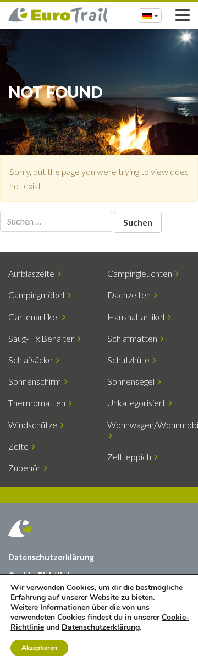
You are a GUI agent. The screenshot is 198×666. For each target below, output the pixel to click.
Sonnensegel (132, 381)
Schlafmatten (134, 338)
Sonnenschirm (36, 381)
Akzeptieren (39, 647)
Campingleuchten (141, 273)
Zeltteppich (131, 456)
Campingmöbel (38, 295)
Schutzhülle (130, 359)
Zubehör (26, 467)
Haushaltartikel (137, 317)
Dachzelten (130, 295)
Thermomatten (38, 402)
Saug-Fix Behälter (43, 338)
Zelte (20, 446)
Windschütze (34, 424)
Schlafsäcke (32, 359)
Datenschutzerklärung (51, 557)
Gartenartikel (35, 317)
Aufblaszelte (33, 273)
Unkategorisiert (138, 402)
